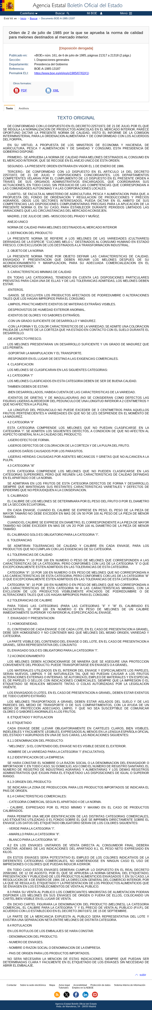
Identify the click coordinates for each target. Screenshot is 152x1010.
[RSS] (57, 997)
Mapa (52, 985)
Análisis (24, 108)
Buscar (33, 18)
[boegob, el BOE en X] (67, 997)
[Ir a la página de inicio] (77, 5)
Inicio (23, 18)
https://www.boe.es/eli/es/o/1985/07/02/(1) (61, 73)
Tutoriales (64, 987)
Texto (9, 108)
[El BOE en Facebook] (76, 997)
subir (143, 974)
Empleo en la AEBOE (82, 987)
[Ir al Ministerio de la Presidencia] (7, 5)
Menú (124, 13)
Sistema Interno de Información (129, 985)
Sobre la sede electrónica (33, 985)
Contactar (11, 985)
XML (56, 90)
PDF (24, 90)
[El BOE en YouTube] (95, 997)
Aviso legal (64, 985)
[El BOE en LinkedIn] (85, 997)
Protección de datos (100, 985)
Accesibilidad (80, 985)
